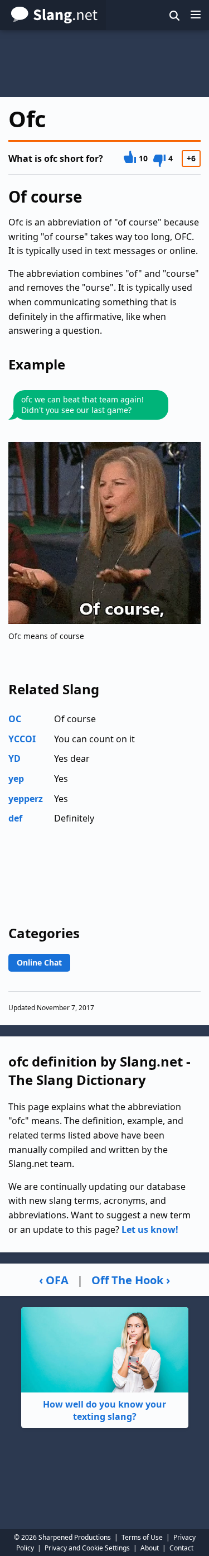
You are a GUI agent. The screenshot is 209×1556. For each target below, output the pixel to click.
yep (16, 778)
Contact (181, 1548)
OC (14, 719)
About (149, 1548)
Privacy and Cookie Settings (87, 1548)
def (15, 818)
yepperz (25, 799)
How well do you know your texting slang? (104, 1410)
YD (14, 758)
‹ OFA (54, 1280)
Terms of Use (142, 1537)
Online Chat (39, 962)
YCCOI (22, 739)
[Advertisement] (104, 64)
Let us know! (149, 1229)
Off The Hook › (130, 1280)
